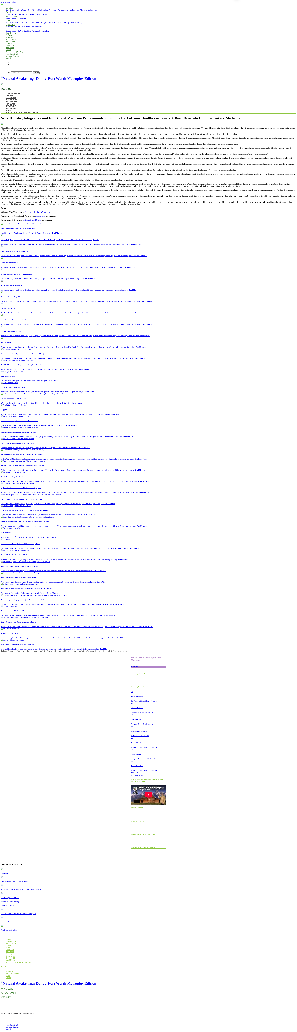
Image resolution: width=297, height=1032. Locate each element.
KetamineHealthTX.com (32, 220)
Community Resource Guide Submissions (64, 10)
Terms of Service (28, 1013)
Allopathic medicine (78, 651)
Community (12, 651)
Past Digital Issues (12, 27)
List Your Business (12, 56)
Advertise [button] (9, 8)
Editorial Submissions (40, 10)
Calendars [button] (9, 12)
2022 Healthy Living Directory (70, 23)
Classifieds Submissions (88, 10)
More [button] (8, 29)
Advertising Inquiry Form (22, 10)
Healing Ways (11, 39)
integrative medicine (39, 651)
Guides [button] (8, 20)
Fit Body (9, 35)
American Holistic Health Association (113, 651)
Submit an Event (12, 54)
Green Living (10, 37)
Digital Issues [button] (10, 25)
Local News (10, 960)
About (14, 31)
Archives (38, 27)
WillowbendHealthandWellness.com (37, 212)
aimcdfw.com (40, 216)
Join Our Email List (24, 31)
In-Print (4, 651)
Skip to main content (8, 2)
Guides (8, 50)
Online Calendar (12, 14)
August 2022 (51, 651)
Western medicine (92, 651)
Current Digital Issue (27, 27)
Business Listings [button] (12, 16)
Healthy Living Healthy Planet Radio (19, 52)
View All (134, 773)
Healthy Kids (10, 41)
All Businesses (20, 18)
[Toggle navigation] (2, 4)
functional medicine (24, 651)
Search (8, 73)
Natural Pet (10, 46)
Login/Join (9, 58)
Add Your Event (137, 775)
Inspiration (9, 43)
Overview (9, 10)
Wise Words (10, 48)
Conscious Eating (12, 33)
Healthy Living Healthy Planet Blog (19, 962)
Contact (8, 31)
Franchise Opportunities (40, 31)
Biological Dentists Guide (49, 23)
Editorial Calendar (41, 14)
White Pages (10, 18)
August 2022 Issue (63, 651)
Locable (18, 1013)
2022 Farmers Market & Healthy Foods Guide (22, 23)
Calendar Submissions (26, 14)
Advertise (9, 971)
